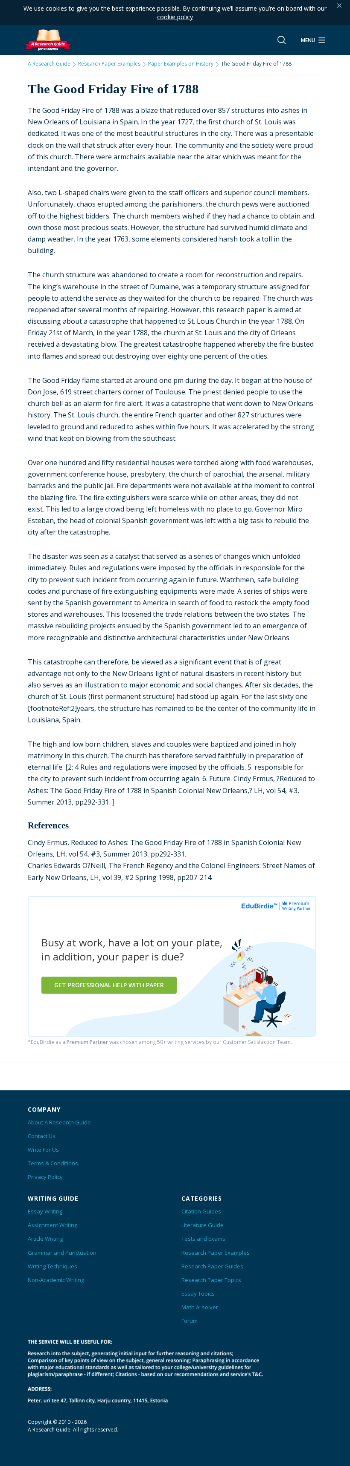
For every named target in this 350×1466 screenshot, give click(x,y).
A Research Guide (49, 63)
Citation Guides (201, 1211)
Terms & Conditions (53, 1163)
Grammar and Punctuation (62, 1252)
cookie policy (175, 17)
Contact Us (41, 1136)
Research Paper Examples (109, 63)
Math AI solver (199, 1307)
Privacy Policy (45, 1177)
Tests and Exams (203, 1238)
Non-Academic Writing (56, 1280)
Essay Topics (198, 1293)
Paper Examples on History (180, 63)
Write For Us (43, 1149)
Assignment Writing (52, 1225)
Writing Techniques (52, 1266)
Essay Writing (45, 1211)
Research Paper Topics (211, 1280)
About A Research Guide (59, 1122)
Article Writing (45, 1238)
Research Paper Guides (212, 1266)
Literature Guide (202, 1225)
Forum (189, 1321)
